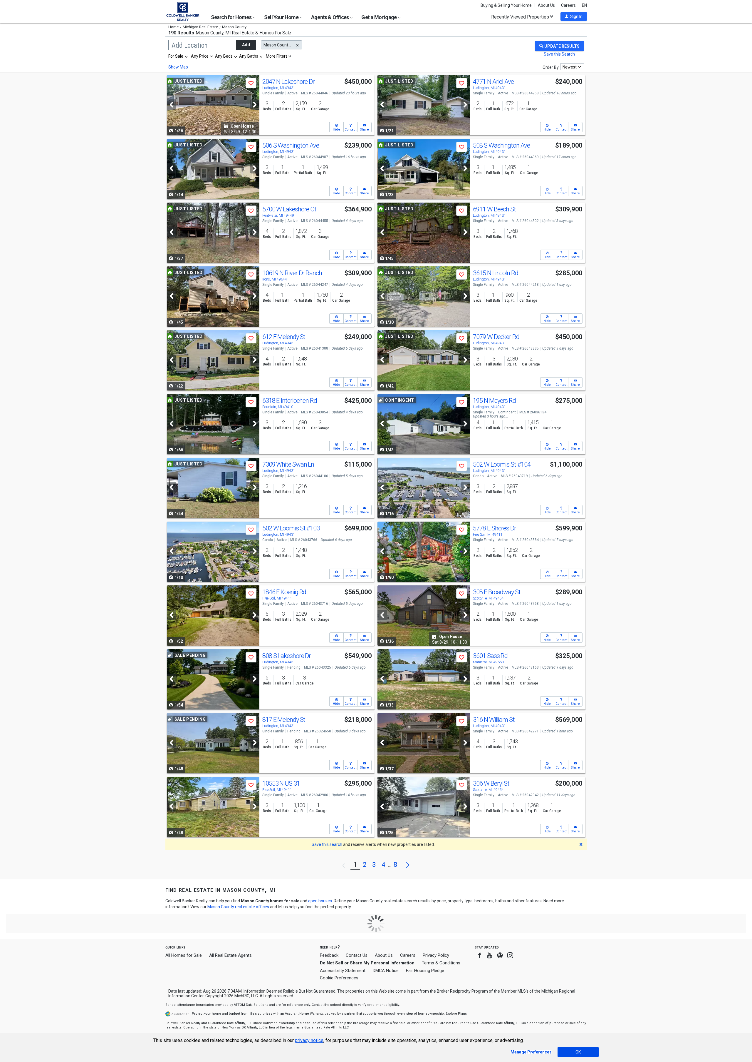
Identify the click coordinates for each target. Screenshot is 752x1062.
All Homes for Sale (183, 955)
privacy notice (309, 1040)
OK (578, 1052)
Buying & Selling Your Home (506, 5)
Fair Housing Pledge (425, 970)
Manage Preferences (531, 1052)
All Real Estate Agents (230, 955)
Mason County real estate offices (238, 906)
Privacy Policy (436, 955)
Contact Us (356, 955)
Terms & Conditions (441, 963)
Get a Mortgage (379, 17)
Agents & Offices (330, 17)
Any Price (200, 56)
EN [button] (584, 5)
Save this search (327, 844)
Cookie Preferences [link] (339, 978)
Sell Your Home (281, 17)
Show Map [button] (178, 67)
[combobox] (178, 56)
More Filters (277, 56)
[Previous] (171, 104)
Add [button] (246, 44)
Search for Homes (231, 17)
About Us (546, 5)
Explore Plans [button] (456, 1014)
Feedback (329, 955)
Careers (568, 5)
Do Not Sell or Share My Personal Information (367, 963)
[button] (573, 16)
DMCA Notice (386, 970)
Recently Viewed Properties (520, 16)
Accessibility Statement (342, 970)
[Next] (254, 104)
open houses (320, 901)
